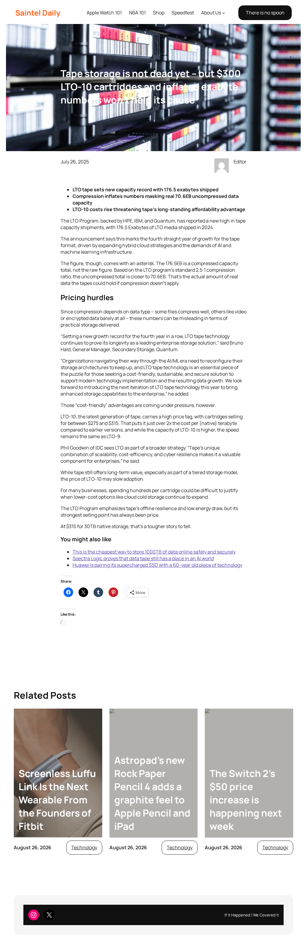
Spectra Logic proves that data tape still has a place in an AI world (143, 558)
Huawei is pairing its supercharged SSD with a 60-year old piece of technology (157, 565)
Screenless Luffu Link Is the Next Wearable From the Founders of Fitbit (57, 800)
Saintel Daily (37, 12)
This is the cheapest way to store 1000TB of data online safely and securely (154, 551)
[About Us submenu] (223, 12)
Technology (84, 847)
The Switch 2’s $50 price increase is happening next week (246, 800)
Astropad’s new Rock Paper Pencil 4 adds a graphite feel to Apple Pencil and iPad (152, 793)
